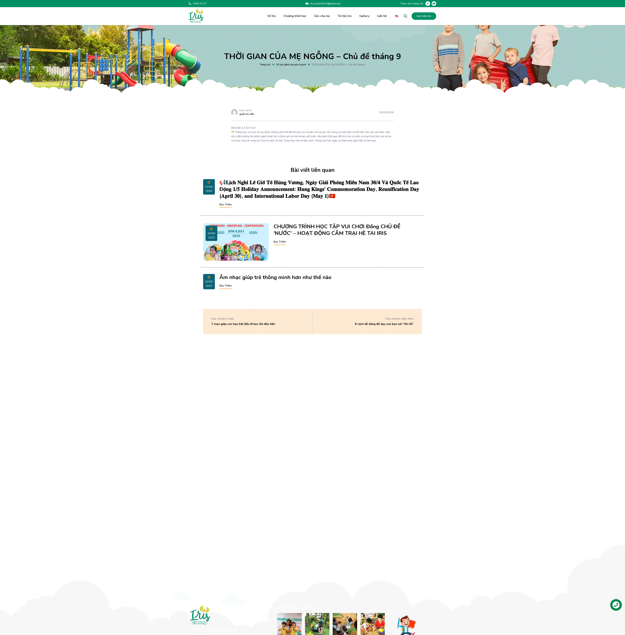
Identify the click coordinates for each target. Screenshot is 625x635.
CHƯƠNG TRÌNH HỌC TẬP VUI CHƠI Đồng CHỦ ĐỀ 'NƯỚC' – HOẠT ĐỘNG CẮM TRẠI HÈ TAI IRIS (337, 230)
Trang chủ (265, 64)
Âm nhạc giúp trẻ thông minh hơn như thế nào (275, 277)
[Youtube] (434, 3)
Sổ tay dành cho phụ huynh (291, 64)
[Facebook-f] (427, 3)
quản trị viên (246, 114)
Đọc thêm (225, 204)
